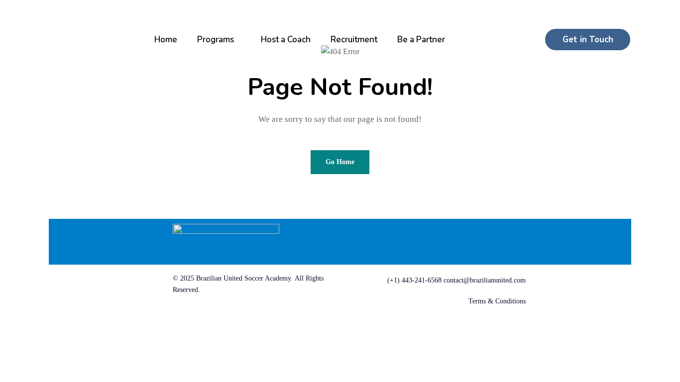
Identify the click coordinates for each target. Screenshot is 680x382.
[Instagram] (513, 239)
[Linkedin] (483, 239)
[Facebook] (454, 239)
